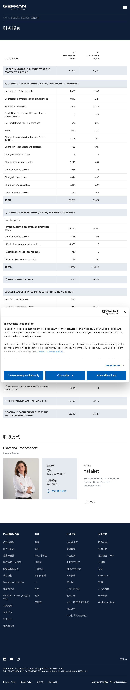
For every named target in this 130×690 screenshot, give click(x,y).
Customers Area (106, 602)
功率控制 (7, 575)
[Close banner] (125, 312)
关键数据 (71, 549)
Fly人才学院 (41, 555)
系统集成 (7, 605)
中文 (122, 659)
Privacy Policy (9, 682)
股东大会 (71, 595)
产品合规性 (103, 589)
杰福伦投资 (72, 542)
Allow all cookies (106, 375)
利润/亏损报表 (74, 569)
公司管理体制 (73, 589)
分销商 (101, 562)
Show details (113, 365)
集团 (37, 542)
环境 (37, 589)
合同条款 (102, 595)
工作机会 (39, 569)
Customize (63, 375)
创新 (37, 595)
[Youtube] (13, 658)
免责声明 (40, 682)
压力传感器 (8, 549)
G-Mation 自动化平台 (13, 582)
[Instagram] (20, 658)
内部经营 (71, 609)
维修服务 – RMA (106, 555)
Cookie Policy (26, 682)
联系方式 (102, 542)
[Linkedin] (6, 658)
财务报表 (71, 575)
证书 (100, 582)
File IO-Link (104, 575)
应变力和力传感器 (12, 562)
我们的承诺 (40, 575)
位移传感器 (8, 542)
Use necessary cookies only (23, 375)
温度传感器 (8, 555)
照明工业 (7, 619)
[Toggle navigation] (125, 7)
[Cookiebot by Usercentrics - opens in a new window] (104, 312)
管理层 (70, 582)
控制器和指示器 (11, 569)
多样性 (38, 562)
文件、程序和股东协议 (78, 602)
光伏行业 (7, 612)
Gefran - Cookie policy (50, 351)
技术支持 (102, 549)
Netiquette (53, 682)
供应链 (38, 602)
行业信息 (71, 555)
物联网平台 (8, 589)
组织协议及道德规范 (77, 615)
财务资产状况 (73, 562)
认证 (100, 569)
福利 (37, 549)
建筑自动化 (8, 625)
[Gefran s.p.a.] (14, 7)
